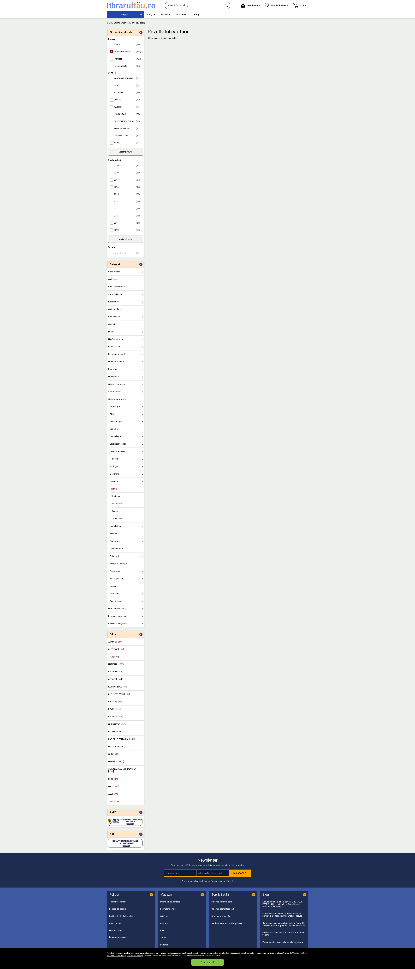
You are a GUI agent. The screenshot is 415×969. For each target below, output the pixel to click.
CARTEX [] (115, 701)
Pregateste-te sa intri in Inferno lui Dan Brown (283, 942)
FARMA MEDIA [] (118, 687)
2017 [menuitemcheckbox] (127, 180)
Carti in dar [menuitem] (113, 279)
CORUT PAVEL (114, 731)
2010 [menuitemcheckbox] (127, 230)
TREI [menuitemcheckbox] (126, 85)
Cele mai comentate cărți (222, 909)
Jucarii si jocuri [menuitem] (115, 294)
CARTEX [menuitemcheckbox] (126, 107)
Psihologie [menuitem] (115, 556)
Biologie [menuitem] (114, 429)
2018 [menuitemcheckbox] (127, 173)
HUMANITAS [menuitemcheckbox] (127, 114)
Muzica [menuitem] (113, 533)
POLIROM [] (115, 671)
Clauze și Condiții (135, 955)
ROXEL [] (114, 709)
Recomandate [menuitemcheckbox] (127, 66)
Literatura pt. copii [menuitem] (116, 354)
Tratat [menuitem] (115, 511)
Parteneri (164, 945)
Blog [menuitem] (196, 14)
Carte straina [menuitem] (114, 271)
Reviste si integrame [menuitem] (117, 623)
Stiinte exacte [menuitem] (114, 391)
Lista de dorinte (278, 5)
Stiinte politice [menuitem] (116, 578)
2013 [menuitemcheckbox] (127, 208)
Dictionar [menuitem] (116, 496)
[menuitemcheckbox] (126, 253)
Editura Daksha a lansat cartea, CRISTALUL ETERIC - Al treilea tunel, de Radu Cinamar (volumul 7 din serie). (282, 904)
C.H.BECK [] (115, 716)
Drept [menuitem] (110, 332)
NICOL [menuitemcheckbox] (126, 142)
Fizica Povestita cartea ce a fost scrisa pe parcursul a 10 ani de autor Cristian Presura (282, 914)
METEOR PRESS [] (119, 746)
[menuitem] (125, 14)
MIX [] (113, 779)
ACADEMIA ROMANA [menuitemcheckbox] (126, 78)
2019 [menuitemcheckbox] (126, 165)
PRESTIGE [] (116, 649)
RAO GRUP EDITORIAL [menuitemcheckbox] (127, 121)
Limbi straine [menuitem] (114, 346)
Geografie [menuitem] (114, 474)
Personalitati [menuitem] (117, 503)
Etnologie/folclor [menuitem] (118, 444)
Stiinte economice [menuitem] (116, 384)
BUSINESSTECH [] (119, 694)
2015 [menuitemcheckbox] (127, 194)
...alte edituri (113, 801)
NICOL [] (113, 786)
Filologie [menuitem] (114, 466)
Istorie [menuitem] (113, 489)
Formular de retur (168, 909)
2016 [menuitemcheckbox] (127, 187)
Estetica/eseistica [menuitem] (118, 451)
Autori (163, 937)
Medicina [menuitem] (112, 369)
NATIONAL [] (116, 664)
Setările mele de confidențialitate (226, 923)
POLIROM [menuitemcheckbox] (127, 92)
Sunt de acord (207, 962)
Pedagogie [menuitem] (115, 541)
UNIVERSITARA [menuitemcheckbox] (126, 135)
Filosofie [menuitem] (114, 459)
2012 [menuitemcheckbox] (127, 216)
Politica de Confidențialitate (122, 916)
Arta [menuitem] (112, 414)
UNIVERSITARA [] (118, 761)
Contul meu (252, 5)
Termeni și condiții (117, 902)
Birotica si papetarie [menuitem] (117, 616)
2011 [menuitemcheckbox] (127, 223)
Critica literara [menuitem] (116, 436)
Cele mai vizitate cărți (221, 916)
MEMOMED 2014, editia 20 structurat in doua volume (283, 933)
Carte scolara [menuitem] (114, 309)
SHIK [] (113, 754)
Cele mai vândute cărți (221, 902)
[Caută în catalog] (226, 5)
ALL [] (113, 794)
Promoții (164, 923)
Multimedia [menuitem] (113, 376)
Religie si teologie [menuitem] (118, 563)
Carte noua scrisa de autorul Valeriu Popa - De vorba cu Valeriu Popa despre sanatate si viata (283, 924)
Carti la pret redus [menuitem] (116, 286)
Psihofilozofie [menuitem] (116, 548)
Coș (300, 5)
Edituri (163, 930)
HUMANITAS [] (117, 724)
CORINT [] (115, 679)
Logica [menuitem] (113, 586)
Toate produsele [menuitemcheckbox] (127, 51)
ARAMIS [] (115, 642)
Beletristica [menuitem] (113, 302)
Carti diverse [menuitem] (114, 316)
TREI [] (113, 657)
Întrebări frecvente (117, 937)
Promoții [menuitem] (166, 14)
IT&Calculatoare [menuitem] (115, 339)
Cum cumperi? (116, 923)
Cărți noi (164, 916)
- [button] (141, 32)
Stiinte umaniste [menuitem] (117, 399)
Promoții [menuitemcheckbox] (127, 59)
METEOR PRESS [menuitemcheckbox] (126, 128)
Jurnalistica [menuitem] (115, 526)
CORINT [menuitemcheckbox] (127, 99)
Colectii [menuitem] (111, 324)
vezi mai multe (125, 152)
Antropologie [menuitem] (116, 421)
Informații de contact (170, 902)
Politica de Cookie (290, 952)
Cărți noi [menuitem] (151, 14)
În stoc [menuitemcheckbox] (127, 44)
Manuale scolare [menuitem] (116, 361)
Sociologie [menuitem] (115, 571)
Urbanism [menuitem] (114, 593)
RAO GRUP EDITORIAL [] (121, 739)
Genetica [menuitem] (114, 481)
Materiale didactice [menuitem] (117, 608)
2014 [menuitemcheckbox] (127, 201)
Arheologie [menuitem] (115, 406)
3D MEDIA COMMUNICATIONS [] (122, 770)
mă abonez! (240, 873)
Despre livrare (115, 930)
